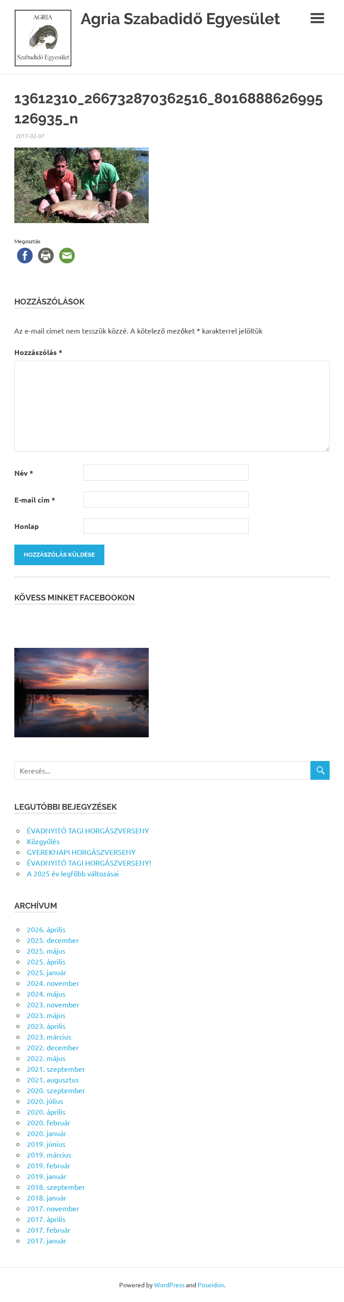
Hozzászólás (38, 352)
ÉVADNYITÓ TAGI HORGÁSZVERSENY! (89, 862)
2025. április (46, 961)
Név (23, 473)
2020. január (46, 1133)
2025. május (46, 950)
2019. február (48, 1165)
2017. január (46, 1240)
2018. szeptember (56, 1186)
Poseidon (211, 1285)
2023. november (53, 1004)
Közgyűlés (43, 841)
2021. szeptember (56, 1068)
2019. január (46, 1175)
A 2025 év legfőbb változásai (73, 873)
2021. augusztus (53, 1079)
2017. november (53, 1208)
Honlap (26, 526)
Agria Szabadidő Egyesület (180, 18)
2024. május (46, 993)
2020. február (48, 1122)
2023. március (49, 1036)
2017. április (46, 1218)
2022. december (53, 1047)
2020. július (45, 1100)
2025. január (46, 972)
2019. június (46, 1143)
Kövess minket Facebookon (74, 597)
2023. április (46, 1025)
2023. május (46, 1014)
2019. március (49, 1154)
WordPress (169, 1285)
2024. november (53, 982)
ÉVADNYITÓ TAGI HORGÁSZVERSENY (88, 830)
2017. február (48, 1229)
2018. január (46, 1197)
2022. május (46, 1057)
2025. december (53, 939)
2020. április (46, 1111)
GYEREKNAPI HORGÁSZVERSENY (81, 851)
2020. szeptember (56, 1090)
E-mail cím (34, 499)
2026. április (46, 929)
